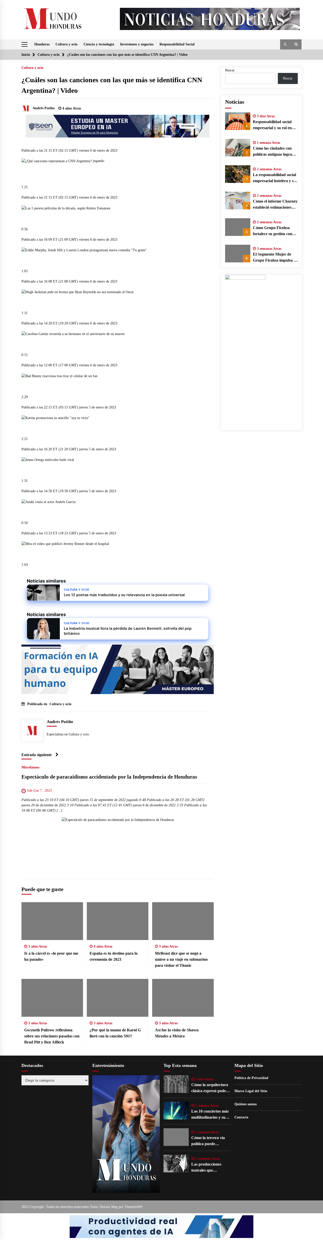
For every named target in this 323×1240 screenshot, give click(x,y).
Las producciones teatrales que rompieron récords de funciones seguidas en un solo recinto (209, 1167)
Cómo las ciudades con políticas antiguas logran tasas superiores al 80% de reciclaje (273, 151)
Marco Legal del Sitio (250, 1091)
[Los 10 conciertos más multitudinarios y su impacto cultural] (176, 1110)
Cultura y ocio (66, 44)
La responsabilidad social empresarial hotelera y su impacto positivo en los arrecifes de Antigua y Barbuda (274, 178)
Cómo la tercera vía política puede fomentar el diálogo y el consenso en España (210, 1141)
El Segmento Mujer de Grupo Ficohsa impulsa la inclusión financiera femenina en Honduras (275, 257)
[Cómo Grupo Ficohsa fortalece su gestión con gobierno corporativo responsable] (237, 227)
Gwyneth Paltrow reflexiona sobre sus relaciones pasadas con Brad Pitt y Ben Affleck (51, 1036)
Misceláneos (30, 767)
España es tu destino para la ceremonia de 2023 (114, 956)
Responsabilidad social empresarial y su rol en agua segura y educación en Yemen (274, 125)
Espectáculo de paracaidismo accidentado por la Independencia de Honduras (109, 777)
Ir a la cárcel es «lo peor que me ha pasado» (51, 956)
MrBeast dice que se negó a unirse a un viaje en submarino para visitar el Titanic (181, 959)
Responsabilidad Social (177, 44)
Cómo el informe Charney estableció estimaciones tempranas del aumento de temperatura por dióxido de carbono (275, 204)
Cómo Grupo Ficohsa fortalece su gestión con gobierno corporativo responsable (272, 231)
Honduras (41, 44)
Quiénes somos (245, 1104)
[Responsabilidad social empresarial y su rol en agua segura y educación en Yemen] (237, 121)
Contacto (241, 1117)
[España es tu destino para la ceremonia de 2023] (117, 921)
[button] (285, 44)
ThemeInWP (133, 1207)
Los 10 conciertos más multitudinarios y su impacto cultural (210, 1114)
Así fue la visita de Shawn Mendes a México (177, 1033)
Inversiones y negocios (136, 44)
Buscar (230, 70)
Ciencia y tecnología (99, 44)
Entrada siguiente (36, 754)
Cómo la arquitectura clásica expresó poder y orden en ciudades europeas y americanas (211, 1088)
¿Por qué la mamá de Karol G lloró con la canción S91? (115, 1033)
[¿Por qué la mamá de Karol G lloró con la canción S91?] (117, 998)
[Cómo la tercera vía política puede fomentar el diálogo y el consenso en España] (176, 1137)
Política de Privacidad (251, 1078)
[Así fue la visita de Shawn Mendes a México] (183, 998)
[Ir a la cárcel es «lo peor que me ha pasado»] (52, 921)
